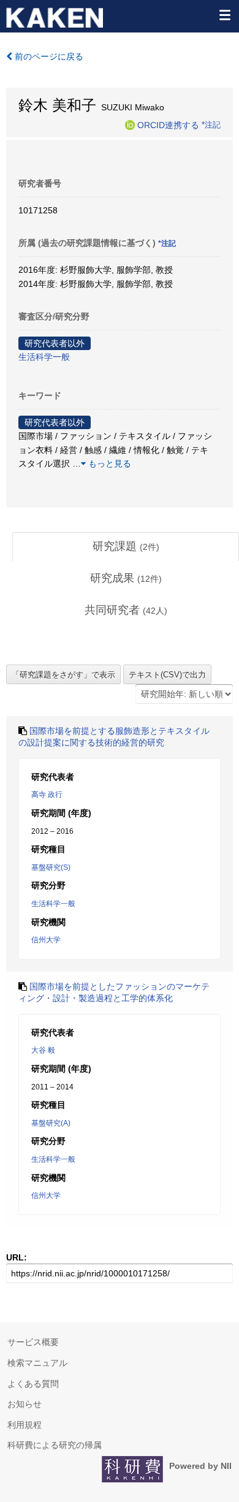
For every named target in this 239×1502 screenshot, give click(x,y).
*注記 (211, 124)
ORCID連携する (168, 124)
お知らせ (24, 1404)
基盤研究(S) (50, 867)
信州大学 (46, 940)
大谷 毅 (43, 1050)
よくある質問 (33, 1384)
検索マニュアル (37, 1363)
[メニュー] (224, 14)
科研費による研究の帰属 (54, 1445)
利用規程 (24, 1425)
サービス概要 (33, 1342)
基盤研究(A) (50, 1123)
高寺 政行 (47, 794)
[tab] (125, 547)
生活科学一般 (44, 357)
